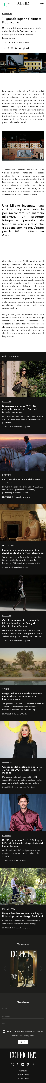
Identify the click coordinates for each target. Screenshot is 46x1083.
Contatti (23, 1071)
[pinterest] (12, 48)
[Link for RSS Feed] (33, 1064)
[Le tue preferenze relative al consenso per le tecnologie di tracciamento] (4, 4)
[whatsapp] (24, 48)
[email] (4, 48)
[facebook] (8, 48)
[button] (41, 146)
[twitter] (20, 48)
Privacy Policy (29, 1036)
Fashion (7, 13)
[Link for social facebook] (17, 1065)
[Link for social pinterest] (28, 1065)
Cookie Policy (23, 1079)
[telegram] (28, 48)
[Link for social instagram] (22, 1065)
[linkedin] (16, 48)
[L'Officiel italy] (23, 3)
